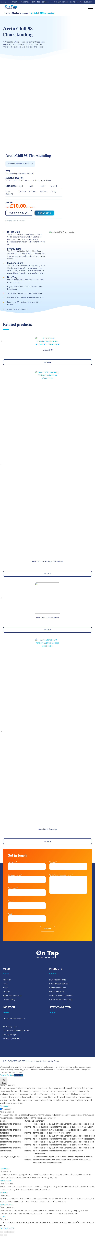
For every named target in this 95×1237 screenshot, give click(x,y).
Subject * (53, 862)
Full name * (12, 862)
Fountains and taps (57, 988)
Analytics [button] (4, 1192)
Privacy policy (9, 1000)
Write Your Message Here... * (61, 875)
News (5, 988)
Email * (10, 914)
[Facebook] (50, 1019)
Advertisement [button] (6, 1204)
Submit (47, 929)
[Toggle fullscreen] (9, 1232)
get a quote (44, 213)
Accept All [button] (18, 1075)
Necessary (7, 1109)
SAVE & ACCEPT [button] (7, 1228)
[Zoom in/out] (12, 1232)
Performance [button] (5, 1180)
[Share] (5, 1232)
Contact (6, 992)
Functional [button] (4, 1168)
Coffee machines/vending (60, 1000)
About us (7, 980)
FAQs (5, 984)
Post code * (13, 888)
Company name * (15, 875)
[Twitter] (57, 1019)
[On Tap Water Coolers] (11, 7)
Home (7, 13)
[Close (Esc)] (1, 1232)
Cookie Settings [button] (7, 1075)
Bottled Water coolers (59, 984)
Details (47, 362)
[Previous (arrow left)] (1, 1235)
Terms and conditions (12, 996)
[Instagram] (63, 1019)
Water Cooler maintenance (60, 996)
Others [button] (3, 1216)
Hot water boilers (56, 992)
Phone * (11, 901)
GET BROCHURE (16, 213)
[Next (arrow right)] (5, 1235)
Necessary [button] (4, 1106)
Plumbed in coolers (20, 13)
